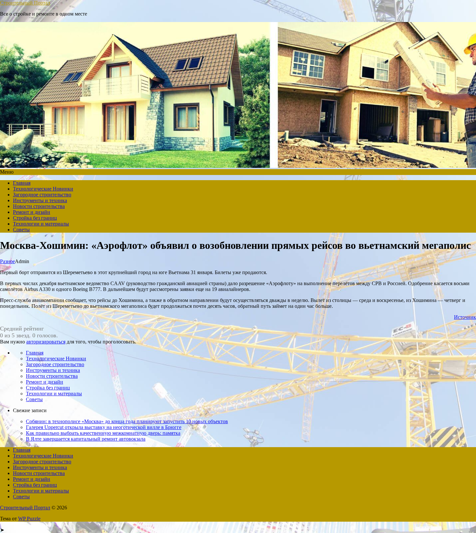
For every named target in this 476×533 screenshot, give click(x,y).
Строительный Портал (25, 3)
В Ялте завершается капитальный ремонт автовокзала (85, 439)
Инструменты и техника (40, 200)
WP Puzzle (29, 518)
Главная (21, 183)
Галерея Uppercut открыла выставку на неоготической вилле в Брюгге (103, 427)
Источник (465, 317)
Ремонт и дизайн (31, 212)
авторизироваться (45, 341)
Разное (7, 261)
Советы (21, 229)
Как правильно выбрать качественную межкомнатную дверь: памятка (103, 433)
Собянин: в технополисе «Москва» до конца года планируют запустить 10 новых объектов (127, 421)
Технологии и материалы (41, 223)
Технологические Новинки (43, 188)
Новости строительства (39, 206)
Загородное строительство (42, 194)
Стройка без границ (35, 218)
